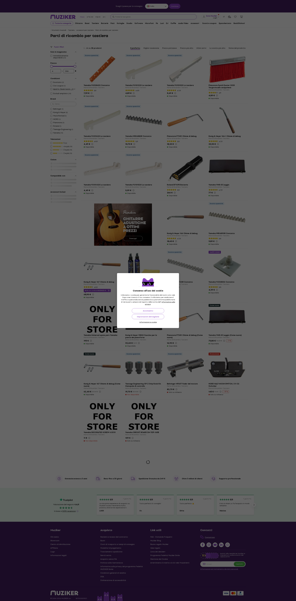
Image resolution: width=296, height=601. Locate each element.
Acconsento (148, 310)
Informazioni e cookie (148, 322)
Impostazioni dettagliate (148, 316)
